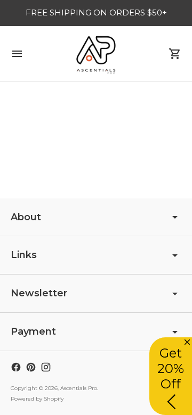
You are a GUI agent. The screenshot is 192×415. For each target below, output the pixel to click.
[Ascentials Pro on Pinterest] (31, 367)
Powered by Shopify (37, 398)
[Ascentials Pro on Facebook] (16, 367)
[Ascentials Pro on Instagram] (46, 367)
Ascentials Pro (78, 388)
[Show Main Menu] (17, 53)
